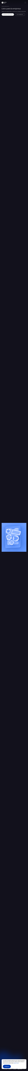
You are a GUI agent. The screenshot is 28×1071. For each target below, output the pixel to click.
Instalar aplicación (7, 14)
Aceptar (7, 1066)
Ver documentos (20, 14)
